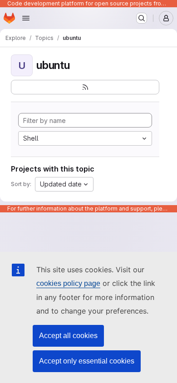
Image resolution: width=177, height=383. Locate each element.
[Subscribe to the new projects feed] (85, 87)
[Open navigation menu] (26, 18)
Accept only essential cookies (86, 361)
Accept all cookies (68, 335)
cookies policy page (68, 283)
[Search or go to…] (141, 18)
